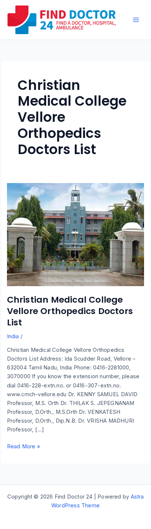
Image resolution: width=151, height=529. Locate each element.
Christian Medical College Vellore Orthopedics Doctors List (70, 310)
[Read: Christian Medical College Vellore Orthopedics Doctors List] (75, 234)
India (13, 336)
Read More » (23, 447)
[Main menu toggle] (136, 20)
